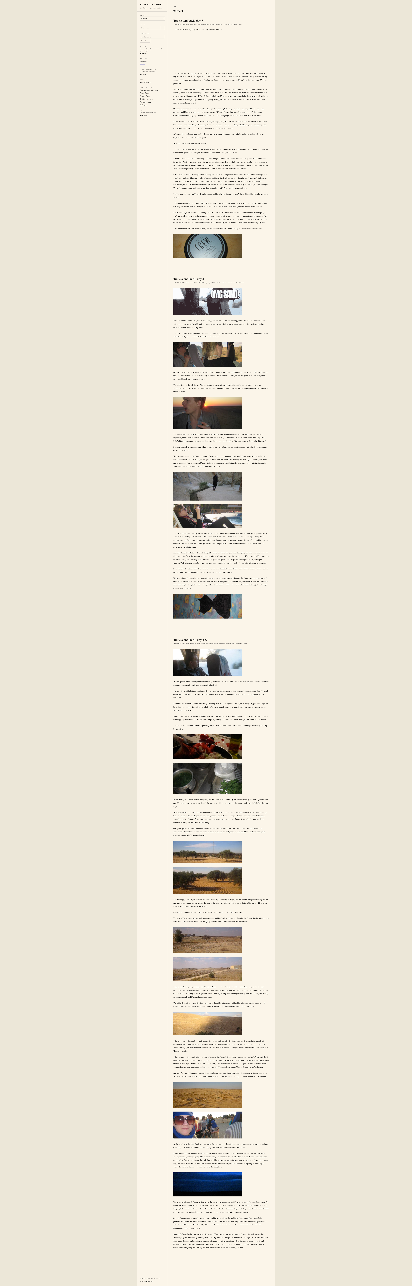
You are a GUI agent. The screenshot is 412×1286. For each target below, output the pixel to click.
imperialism (203, 24)
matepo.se (143, 74)
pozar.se (142, 64)
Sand (218, 644)
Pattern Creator (144, 93)
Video (240, 24)
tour (225, 283)
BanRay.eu (143, 105)
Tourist (216, 24)
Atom (145, 115)
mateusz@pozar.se (145, 82)
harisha (197, 24)
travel (220, 24)
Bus (188, 24)
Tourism (229, 283)
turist (235, 24)
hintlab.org (143, 53)
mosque (206, 283)
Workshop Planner (145, 102)
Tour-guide (224, 644)
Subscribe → (145, 41)
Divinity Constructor (146, 99)
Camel (192, 644)
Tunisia (225, 24)
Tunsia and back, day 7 (188, 20)
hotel (201, 283)
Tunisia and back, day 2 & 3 (191, 640)
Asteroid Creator (145, 96)
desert (192, 24)
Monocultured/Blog (151, 4)
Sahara (215, 283)
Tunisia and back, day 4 (188, 279)
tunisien (231, 24)
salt (219, 283)
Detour (197, 283)
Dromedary (208, 644)
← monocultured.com (146, 1281)
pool (210, 283)
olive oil (210, 24)
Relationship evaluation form (149, 90)
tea (222, 283)
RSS (141, 115)
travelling (236, 283)
